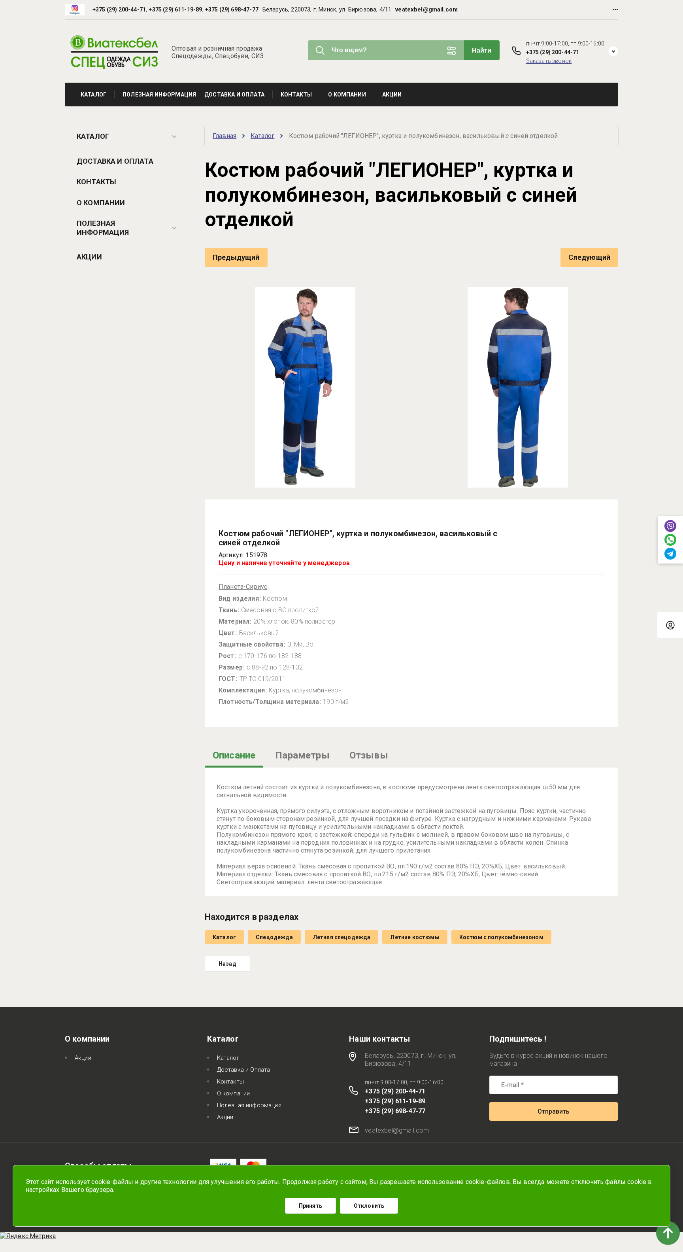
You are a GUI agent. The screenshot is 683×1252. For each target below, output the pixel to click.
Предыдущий (236, 257)
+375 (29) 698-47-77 (231, 9)
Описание (234, 755)
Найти (482, 50)
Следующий (589, 257)
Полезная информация (103, 227)
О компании (101, 203)
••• (615, 9)
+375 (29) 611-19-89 (175, 9)
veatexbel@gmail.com (426, 9)
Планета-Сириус (243, 586)
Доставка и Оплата (115, 161)
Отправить (554, 1111)
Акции (89, 257)
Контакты (96, 182)
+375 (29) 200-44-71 (119, 9)
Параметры (302, 755)
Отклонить (369, 1206)
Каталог (93, 136)
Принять (310, 1206)
